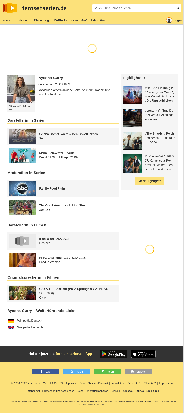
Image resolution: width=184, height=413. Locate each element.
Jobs (81, 390)
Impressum (166, 383)
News (6, 20)
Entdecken (22, 20)
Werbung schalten (97, 390)
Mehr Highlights (149, 181)
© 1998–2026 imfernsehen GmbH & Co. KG (37, 383)
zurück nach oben (148, 390)
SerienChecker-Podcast (94, 383)
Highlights (132, 78)
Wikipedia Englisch (30, 327)
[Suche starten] (178, 8)
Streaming (41, 20)
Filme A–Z (98, 20)
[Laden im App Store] (143, 354)
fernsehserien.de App (74, 354)
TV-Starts (60, 20)
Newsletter (117, 383)
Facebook (127, 390)
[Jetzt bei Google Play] (113, 354)
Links (115, 390)
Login (178, 20)
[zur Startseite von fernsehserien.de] (10, 8)
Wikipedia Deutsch (29, 320)
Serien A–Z (79, 20)
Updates (71, 383)
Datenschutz (33, 390)
